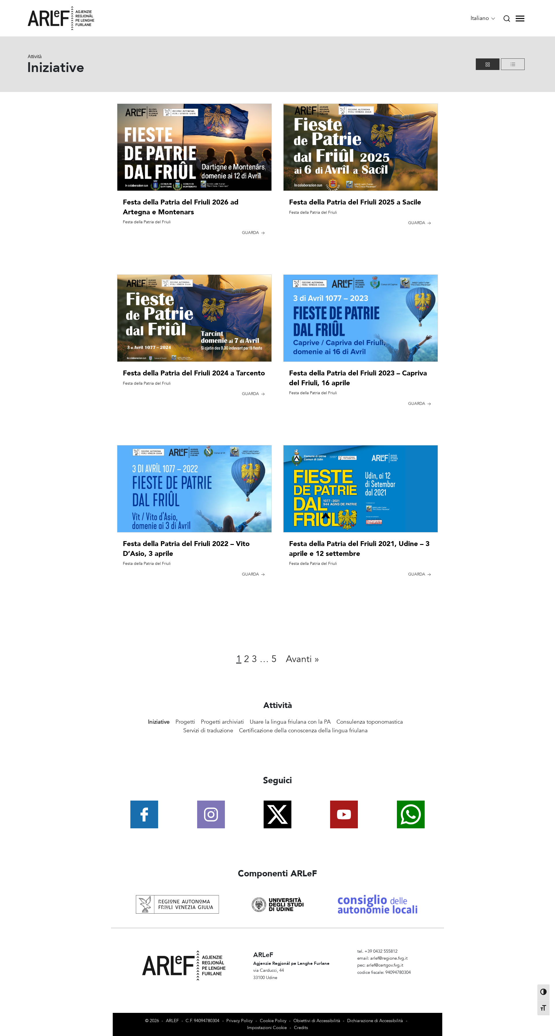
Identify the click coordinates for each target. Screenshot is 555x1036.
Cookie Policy (273, 1021)
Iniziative (159, 722)
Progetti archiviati (222, 722)
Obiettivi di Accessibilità (316, 1021)
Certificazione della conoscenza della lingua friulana (303, 730)
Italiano (480, 18)
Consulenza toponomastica (369, 722)
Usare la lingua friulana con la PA (290, 722)
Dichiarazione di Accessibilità (375, 1021)
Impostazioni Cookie (267, 1028)
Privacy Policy (239, 1021)
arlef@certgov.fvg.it (385, 965)
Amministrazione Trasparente (385, 979)
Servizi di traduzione (208, 730)
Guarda (251, 232)
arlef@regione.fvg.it (389, 958)
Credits (301, 1028)
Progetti (185, 722)
